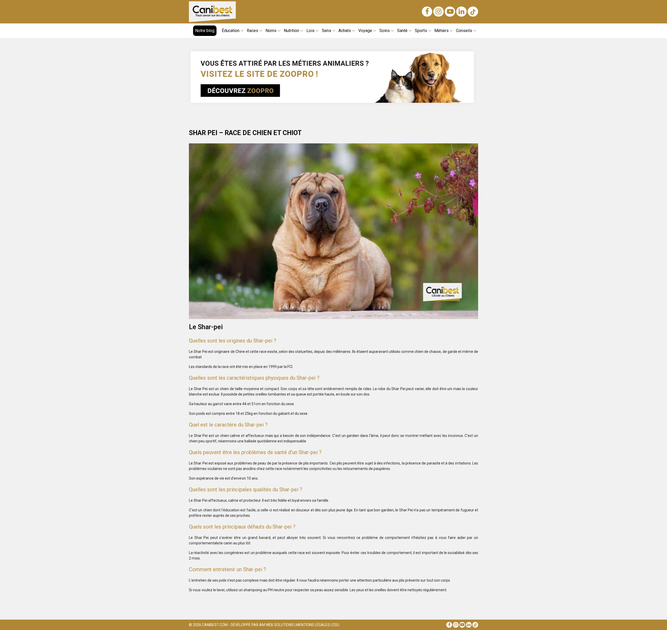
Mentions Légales (313, 625)
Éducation (230, 30)
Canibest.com (215, 625)
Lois (310, 30)
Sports (421, 30)
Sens (326, 30)
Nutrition (291, 30)
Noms (270, 30)
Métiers (441, 30)
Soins (384, 30)
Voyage (365, 30)
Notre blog (204, 30)
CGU (335, 625)
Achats (344, 30)
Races (252, 30)
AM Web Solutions (276, 625)
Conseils (464, 30)
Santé (402, 30)
